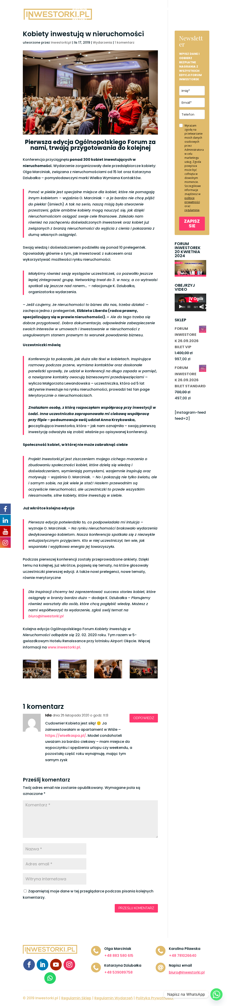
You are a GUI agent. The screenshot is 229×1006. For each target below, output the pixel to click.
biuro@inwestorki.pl (46, 616)
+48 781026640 (182, 955)
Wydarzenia (102, 42)
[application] (190, 302)
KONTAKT (101, 20)
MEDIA (145, 9)
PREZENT (79, 20)
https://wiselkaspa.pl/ (65, 735)
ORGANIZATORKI (171, 9)
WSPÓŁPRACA (122, 9)
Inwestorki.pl (61, 42)
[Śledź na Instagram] (69, 964)
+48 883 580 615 (118, 955)
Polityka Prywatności (154, 998)
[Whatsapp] (216, 994)
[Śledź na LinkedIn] (42, 964)
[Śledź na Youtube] (56, 964)
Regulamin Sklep (76, 998)
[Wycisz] (201, 307)
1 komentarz (124, 42)
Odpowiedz (143, 718)
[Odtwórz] (180, 307)
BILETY (98, 9)
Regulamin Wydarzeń (113, 998)
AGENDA (79, 9)
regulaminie (191, 210)
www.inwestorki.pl (64, 647)
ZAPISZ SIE (192, 223)
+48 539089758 (118, 972)
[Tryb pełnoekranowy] (204, 307)
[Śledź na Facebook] (29, 964)
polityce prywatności (192, 200)
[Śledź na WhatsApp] (50, 978)
